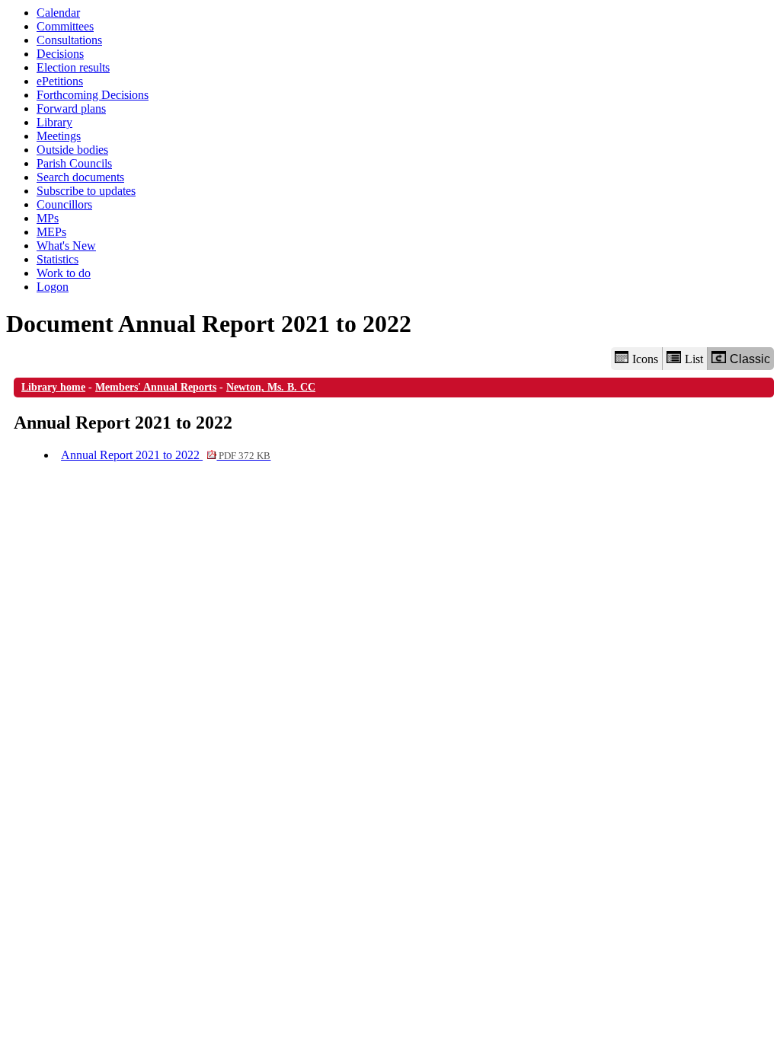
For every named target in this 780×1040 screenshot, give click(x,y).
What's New (66, 245)
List (694, 359)
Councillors (64, 204)
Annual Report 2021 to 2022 (165, 454)
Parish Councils (74, 163)
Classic (750, 359)
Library (54, 122)
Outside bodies (72, 149)
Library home (53, 387)
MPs (48, 218)
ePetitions (60, 81)
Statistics (57, 259)
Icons (645, 359)
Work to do (64, 272)
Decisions (60, 53)
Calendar (58, 12)
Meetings (59, 135)
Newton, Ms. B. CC (270, 387)
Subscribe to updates (86, 190)
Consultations (69, 39)
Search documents (80, 177)
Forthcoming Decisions (93, 94)
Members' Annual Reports (155, 387)
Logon (53, 286)
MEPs (51, 231)
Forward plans (71, 108)
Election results (73, 67)
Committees (65, 26)
